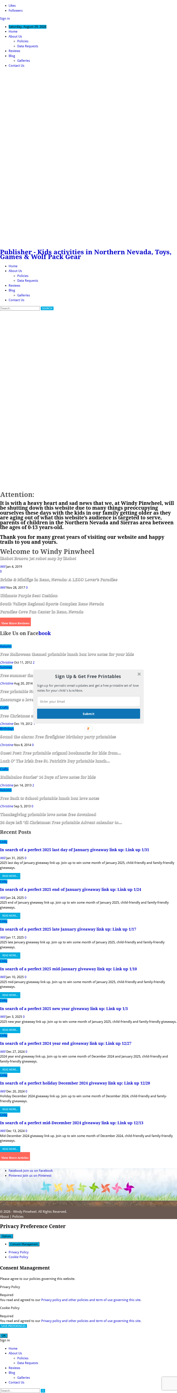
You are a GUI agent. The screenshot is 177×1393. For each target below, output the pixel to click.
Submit (88, 713)
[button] (88, 676)
